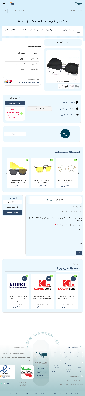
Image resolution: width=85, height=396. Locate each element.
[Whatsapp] (11, 383)
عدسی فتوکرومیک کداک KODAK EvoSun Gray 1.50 (42, 297)
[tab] (59, 200)
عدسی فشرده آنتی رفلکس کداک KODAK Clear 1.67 (67, 297)
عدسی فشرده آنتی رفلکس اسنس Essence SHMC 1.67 (18, 298)
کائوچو (22, 58)
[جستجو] (5, 10)
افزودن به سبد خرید (14, 103)
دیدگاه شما (78, 229)
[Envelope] (7, 383)
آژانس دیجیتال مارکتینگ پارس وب (17, 393)
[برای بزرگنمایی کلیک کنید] (75, 79)
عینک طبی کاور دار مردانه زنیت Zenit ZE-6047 (18, 181)
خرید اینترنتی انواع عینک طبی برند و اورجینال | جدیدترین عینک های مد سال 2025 (47, 29)
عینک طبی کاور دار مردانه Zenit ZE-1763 (42, 181)
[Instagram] (14, 383)
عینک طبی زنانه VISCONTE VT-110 (66, 181)
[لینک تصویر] (1, 383)
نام (81, 243)
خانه (79, 29)
